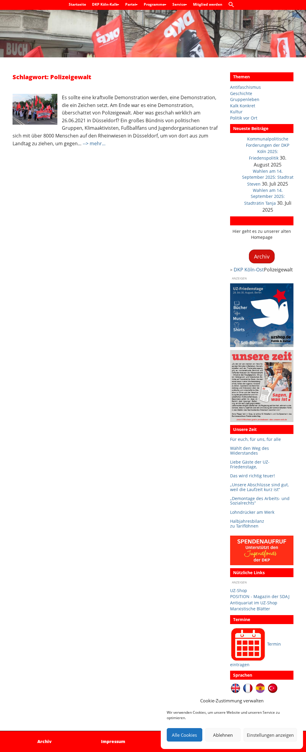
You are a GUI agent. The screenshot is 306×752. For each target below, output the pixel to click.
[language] (247, 688)
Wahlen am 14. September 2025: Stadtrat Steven (267, 177)
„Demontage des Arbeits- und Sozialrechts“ (260, 500)
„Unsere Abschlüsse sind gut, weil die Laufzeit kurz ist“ (259, 487)
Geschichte (241, 93)
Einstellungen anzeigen (270, 735)
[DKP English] (235, 688)
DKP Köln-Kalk (105, 4)
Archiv (239, 221)
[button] (233, 5)
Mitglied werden (207, 4)
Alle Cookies (184, 735)
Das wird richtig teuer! (252, 475)
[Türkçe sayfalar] (272, 688)
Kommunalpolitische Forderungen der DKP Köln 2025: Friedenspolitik (267, 148)
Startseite (77, 4)
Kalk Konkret (242, 105)
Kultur (236, 111)
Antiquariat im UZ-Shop (253, 603)
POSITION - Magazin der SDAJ (260, 596)
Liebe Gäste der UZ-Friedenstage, (250, 464)
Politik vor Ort (243, 118)
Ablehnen (223, 735)
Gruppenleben (244, 99)
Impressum (113, 741)
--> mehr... (94, 143)
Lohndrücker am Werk (252, 512)
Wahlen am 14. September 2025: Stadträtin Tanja (264, 196)
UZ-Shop (238, 590)
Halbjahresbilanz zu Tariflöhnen (247, 523)
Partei (131, 4)
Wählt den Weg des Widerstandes (249, 450)
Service (179, 4)
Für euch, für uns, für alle (255, 439)
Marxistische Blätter (250, 609)
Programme (155, 4)
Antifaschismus (245, 87)
